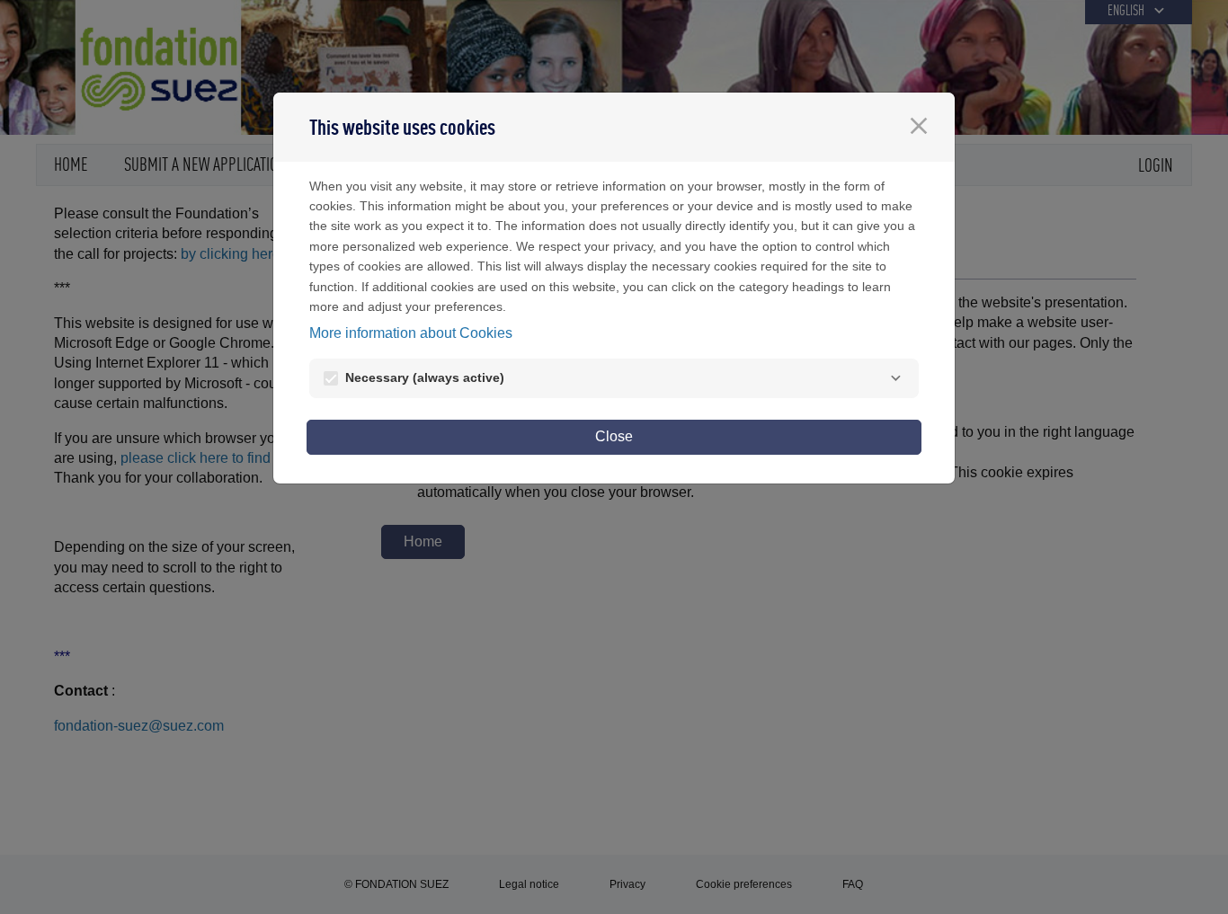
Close (614, 436)
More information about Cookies (410, 333)
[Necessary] (895, 378)
